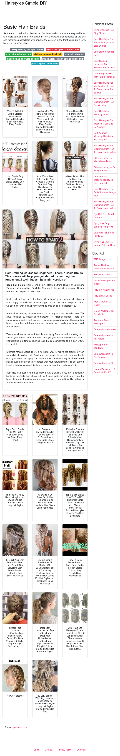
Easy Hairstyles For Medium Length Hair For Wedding (104, 102)
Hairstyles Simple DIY (26, 3)
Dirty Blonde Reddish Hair (104, 53)
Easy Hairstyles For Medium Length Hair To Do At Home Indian (105, 149)
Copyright (81, 749)
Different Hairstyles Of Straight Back (104, 169)
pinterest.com (20, 727)
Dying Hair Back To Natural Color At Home (105, 243)
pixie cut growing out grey (18, 54)
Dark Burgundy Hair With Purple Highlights (104, 75)
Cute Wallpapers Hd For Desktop (103, 355)
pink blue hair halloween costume (23, 58)
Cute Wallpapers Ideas (105, 329)
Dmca (37, 749)
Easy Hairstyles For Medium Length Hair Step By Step (104, 42)
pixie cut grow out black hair (48, 54)
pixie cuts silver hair (74, 54)
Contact (48, 749)
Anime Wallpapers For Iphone (105, 282)
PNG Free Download (104, 289)
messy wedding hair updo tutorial (27, 49)
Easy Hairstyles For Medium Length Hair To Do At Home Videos (105, 205)
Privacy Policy (64, 749)
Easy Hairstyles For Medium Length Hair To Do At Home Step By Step (104, 87)
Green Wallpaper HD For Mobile (104, 312)
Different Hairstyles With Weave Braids (103, 159)
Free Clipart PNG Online (102, 303)
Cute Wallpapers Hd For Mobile (103, 337)
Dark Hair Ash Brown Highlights (104, 234)
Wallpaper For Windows (101, 346)
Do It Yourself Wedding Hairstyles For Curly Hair (103, 136)
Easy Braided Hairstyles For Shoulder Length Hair (104, 64)
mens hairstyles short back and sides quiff (62, 58)
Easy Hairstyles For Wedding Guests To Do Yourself (103, 123)
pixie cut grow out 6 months (45, 63)
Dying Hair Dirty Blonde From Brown (103, 225)
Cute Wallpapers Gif (103, 363)
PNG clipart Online (103, 295)
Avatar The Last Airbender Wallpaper (104, 267)
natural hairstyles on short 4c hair (62, 49)
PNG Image (99, 259)
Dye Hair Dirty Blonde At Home (104, 215)
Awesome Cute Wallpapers (101, 321)
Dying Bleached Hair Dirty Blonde (104, 31)
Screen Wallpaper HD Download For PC (104, 370)
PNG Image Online (103, 274)
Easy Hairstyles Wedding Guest (101, 112)
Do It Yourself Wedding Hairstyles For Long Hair (103, 180)
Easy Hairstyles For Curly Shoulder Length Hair (105, 192)
